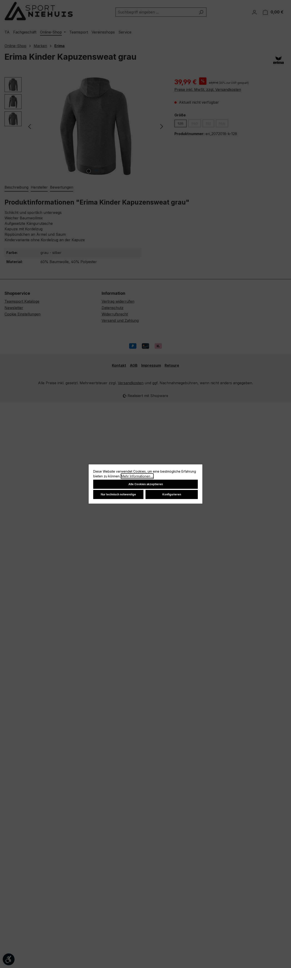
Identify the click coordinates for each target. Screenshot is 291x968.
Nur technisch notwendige (118, 494)
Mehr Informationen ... (137, 476)
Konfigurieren (171, 494)
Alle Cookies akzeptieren (145, 484)
